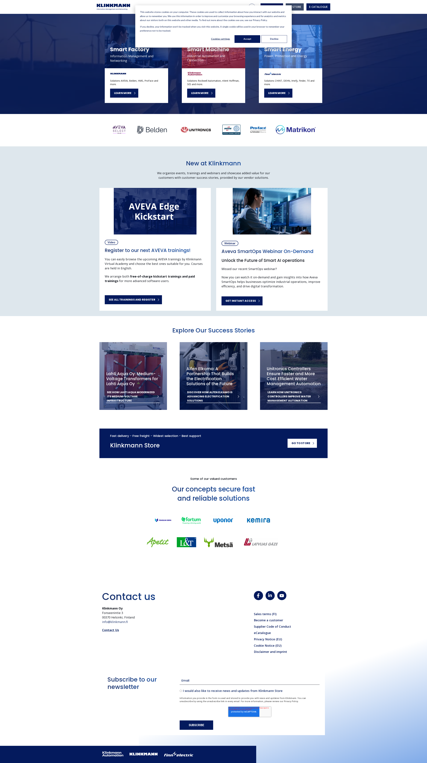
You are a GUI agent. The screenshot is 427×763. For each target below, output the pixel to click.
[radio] (250, 690)
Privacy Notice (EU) (268, 639)
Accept (247, 38)
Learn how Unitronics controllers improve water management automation (289, 396)
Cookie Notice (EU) (268, 646)
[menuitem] (295, 7)
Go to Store (301, 443)
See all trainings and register (132, 300)
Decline (274, 38)
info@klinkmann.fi (115, 622)
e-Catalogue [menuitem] (318, 7)
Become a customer (268, 620)
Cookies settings (220, 38)
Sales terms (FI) (265, 614)
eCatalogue (262, 633)
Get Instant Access (241, 301)
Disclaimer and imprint (270, 652)
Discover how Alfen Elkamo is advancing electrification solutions (210, 396)
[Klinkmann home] (113, 7)
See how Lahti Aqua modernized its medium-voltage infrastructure (131, 396)
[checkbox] (250, 690)
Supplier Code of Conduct (272, 626)
